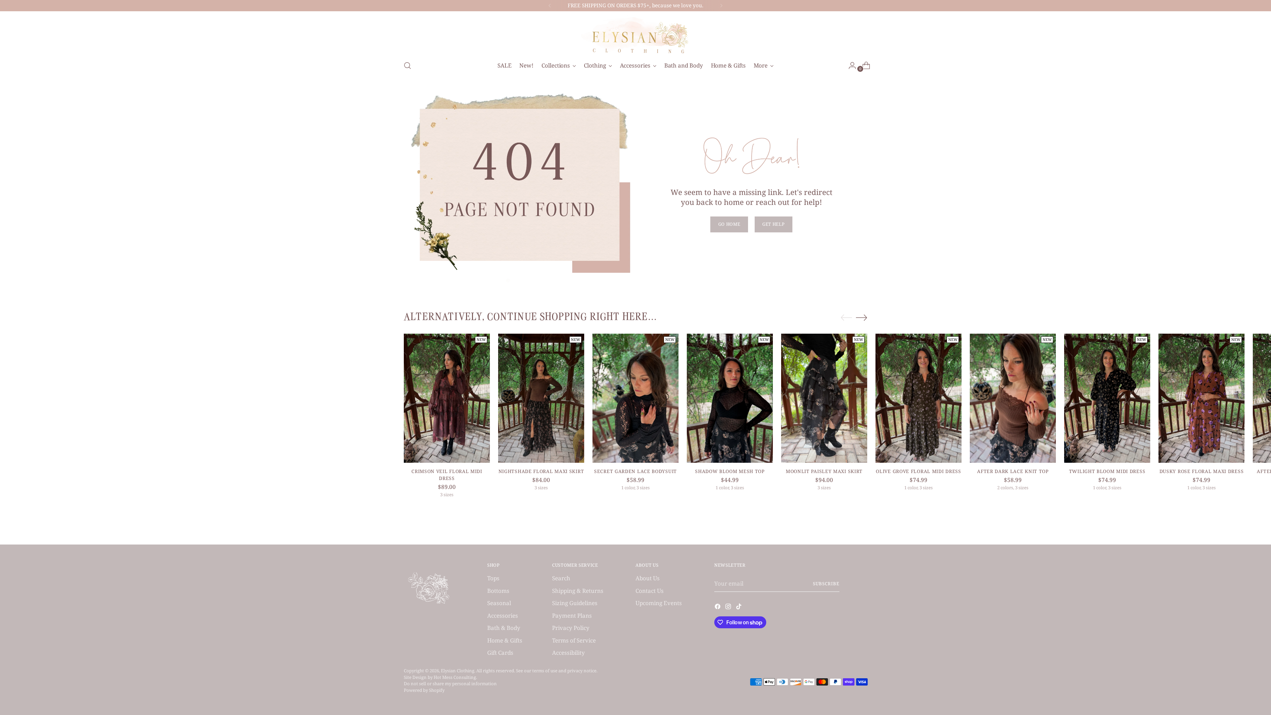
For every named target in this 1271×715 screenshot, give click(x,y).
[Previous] (549, 5)
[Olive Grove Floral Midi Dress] (918, 398)
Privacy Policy (570, 628)
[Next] (721, 5)
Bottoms (498, 591)
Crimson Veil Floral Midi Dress (446, 474)
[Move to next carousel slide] (861, 317)
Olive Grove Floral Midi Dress (918, 471)
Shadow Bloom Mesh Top (730, 471)
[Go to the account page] (849, 65)
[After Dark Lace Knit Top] (1013, 398)
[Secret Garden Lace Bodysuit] (635, 398)
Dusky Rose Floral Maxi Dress (1201, 471)
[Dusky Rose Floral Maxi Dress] (1201, 398)
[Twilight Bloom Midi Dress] (1107, 398)
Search (561, 578)
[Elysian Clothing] (635, 34)
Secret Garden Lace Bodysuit (635, 471)
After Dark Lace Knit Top (1013, 471)
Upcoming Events (659, 603)
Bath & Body (503, 628)
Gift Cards (500, 652)
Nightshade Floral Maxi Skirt (541, 471)
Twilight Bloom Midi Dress (1107, 471)
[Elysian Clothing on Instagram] (729, 607)
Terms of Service (574, 640)
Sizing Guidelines (574, 603)
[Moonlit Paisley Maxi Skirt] (824, 398)
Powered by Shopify (424, 690)
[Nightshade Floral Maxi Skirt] (541, 398)
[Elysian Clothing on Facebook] (718, 607)
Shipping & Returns (577, 591)
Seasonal (499, 603)
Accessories (502, 615)
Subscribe (826, 584)
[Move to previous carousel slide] (846, 317)
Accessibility (568, 652)
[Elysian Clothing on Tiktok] (739, 607)
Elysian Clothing (457, 671)
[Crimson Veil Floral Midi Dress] (447, 398)
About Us (648, 578)
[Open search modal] (407, 65)
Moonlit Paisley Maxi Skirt (824, 471)
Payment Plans (572, 615)
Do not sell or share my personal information (450, 684)
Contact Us (650, 591)
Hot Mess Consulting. (455, 677)
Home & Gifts (504, 640)
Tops (493, 578)
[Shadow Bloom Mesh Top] (730, 398)
